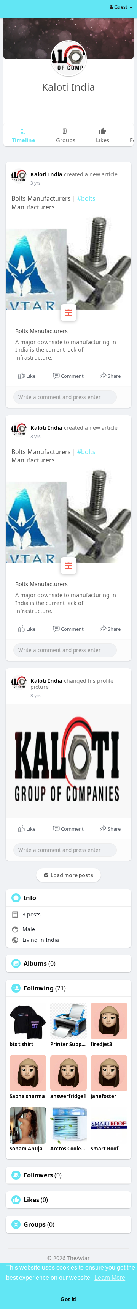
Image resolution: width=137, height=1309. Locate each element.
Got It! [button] (69, 1299)
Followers (38, 1175)
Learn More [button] (109, 1277)
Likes (31, 1200)
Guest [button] (121, 6)
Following (39, 988)
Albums (35, 963)
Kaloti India (68, 87)
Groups (35, 1224)
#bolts (86, 198)
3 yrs (35, 183)
